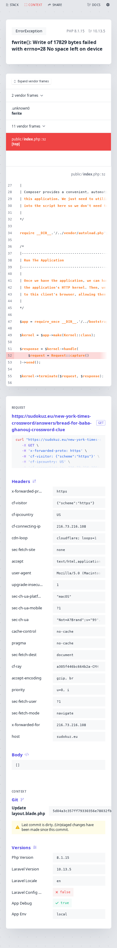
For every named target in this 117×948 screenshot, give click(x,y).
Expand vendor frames (33, 81)
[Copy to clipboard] (100, 440)
